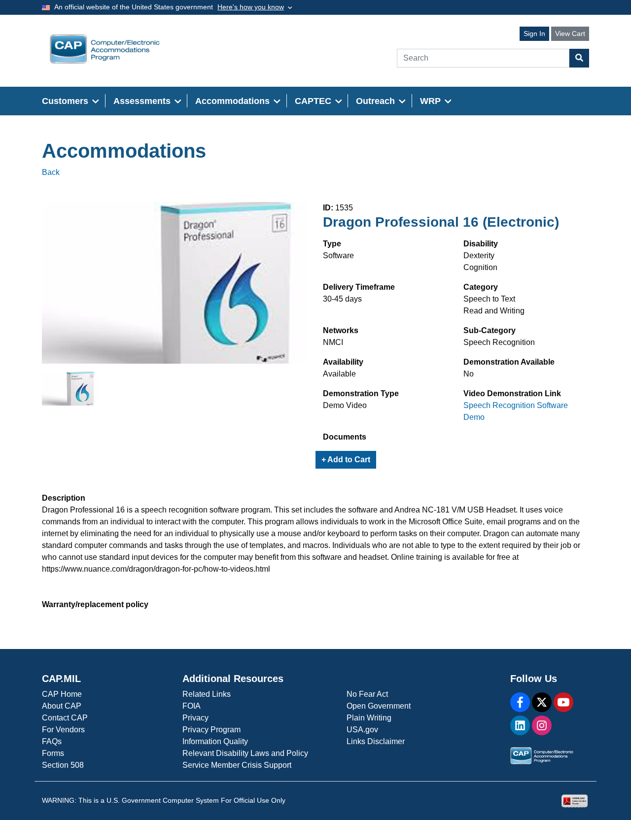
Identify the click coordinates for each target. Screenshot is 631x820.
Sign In (534, 33)
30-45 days (342, 299)
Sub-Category (489, 330)
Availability (343, 362)
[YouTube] (563, 702)
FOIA (191, 706)
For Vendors (63, 729)
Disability (480, 243)
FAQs (52, 741)
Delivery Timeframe (359, 287)
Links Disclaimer (376, 741)
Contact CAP (65, 718)
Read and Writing (494, 311)
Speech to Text (489, 299)
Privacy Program (211, 729)
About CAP (61, 706)
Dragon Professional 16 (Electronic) (441, 222)
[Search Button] (579, 58)
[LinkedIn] (520, 725)
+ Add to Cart (345, 459)
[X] (542, 702)
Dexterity (478, 255)
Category (480, 287)
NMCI (333, 342)
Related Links (206, 694)
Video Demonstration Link (512, 393)
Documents (344, 437)
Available (339, 374)
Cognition (480, 267)
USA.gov (362, 729)
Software (338, 255)
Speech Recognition (499, 342)
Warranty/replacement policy (95, 604)
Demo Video (345, 405)
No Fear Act (367, 694)
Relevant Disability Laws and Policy (245, 753)
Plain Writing (369, 718)
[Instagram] (542, 725)
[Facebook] (520, 702)
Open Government (379, 706)
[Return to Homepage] (105, 49)
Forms (53, 753)
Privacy (195, 718)
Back (51, 172)
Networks (340, 330)
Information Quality (215, 741)
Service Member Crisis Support (236, 765)
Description (63, 498)
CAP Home (62, 694)
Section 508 (63, 765)
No (468, 374)
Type (332, 243)
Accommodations (124, 151)
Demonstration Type (361, 393)
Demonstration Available (509, 362)
